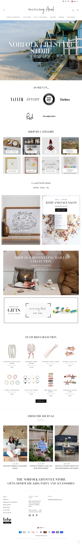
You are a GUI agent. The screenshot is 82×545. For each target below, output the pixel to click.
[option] (41, 50)
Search (5, 497)
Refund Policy (6, 507)
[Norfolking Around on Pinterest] (37, 515)
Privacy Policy (6, 510)
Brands (61, 17)
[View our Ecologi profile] (7, 520)
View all (41, 401)
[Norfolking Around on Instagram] (30, 515)
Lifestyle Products (13, 17)
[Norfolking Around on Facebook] (33, 515)
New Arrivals (41, 60)
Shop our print (21, 238)
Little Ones (27, 17)
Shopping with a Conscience (10, 502)
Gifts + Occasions (40, 17)
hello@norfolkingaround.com (55, 499)
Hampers (53, 17)
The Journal (71, 17)
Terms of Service (7, 512)
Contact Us (5, 499)
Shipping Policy (7, 504)
